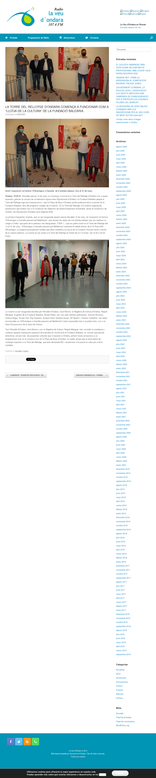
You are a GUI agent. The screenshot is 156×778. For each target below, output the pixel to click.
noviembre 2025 (123, 182)
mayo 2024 (121, 255)
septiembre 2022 (123, 336)
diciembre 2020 (122, 420)
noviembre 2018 (123, 521)
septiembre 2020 (123, 432)
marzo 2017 (121, 602)
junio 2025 (120, 202)
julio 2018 (120, 537)
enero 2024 (121, 271)
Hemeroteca (69, 37)
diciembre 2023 (122, 275)
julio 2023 (120, 295)
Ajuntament (121, 677)
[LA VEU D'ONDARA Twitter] (19, 741)
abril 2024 (120, 259)
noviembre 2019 (123, 473)
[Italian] (142, 13)
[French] (124, 13)
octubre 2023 (122, 283)
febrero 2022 (121, 364)
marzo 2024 (121, 263)
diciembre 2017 (122, 565)
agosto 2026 (121, 146)
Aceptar (120, 773)
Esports (119, 689)
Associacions (122, 681)
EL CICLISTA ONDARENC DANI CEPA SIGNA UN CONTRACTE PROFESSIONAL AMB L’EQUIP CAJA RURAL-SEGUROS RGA (133, 69)
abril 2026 (120, 162)
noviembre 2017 (123, 569)
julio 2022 (120, 344)
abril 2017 (120, 597)
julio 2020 (120, 440)
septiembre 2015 (123, 654)
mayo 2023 (121, 303)
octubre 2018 (122, 525)
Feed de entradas (123, 717)
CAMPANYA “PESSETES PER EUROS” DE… (26, 375)
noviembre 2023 (123, 279)
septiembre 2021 (123, 384)
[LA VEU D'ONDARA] (35, 17)
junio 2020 (120, 444)
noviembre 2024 (123, 231)
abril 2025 (120, 211)
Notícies (119, 693)
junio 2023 (120, 299)
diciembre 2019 (122, 468)
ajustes (102, 774)
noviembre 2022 (123, 327)
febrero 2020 (121, 460)
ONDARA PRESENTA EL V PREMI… (91, 375)
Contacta (94, 37)
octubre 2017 (122, 573)
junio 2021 (120, 396)
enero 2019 (121, 513)
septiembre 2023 (123, 287)
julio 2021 (120, 392)
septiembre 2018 (123, 529)
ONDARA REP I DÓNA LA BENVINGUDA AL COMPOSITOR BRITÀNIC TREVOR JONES (131, 80)
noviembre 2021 (123, 376)
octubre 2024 (122, 235)
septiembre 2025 (123, 190)
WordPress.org (122, 725)
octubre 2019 (122, 477)
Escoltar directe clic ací (130, 27)
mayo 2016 (121, 642)
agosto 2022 (121, 340)
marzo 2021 (121, 408)
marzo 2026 (121, 166)
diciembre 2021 (122, 372)
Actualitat (18, 351)
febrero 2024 (121, 267)
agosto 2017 (121, 581)
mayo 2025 (121, 207)
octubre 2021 (122, 380)
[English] (144, 10)
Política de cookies (78, 756)
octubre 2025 (122, 186)
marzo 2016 (121, 650)
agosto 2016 (121, 630)
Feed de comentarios (125, 721)
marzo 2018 (121, 553)
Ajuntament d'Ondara (78, 753)
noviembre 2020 (123, 424)
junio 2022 (120, 348)
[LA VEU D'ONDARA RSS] (27, 741)
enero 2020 (121, 465)
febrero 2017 (121, 605)
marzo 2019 (121, 505)
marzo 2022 (121, 360)
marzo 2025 (121, 215)
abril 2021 (120, 404)
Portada (13, 37)
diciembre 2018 (122, 517)
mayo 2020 (121, 448)
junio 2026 (120, 154)
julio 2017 (120, 585)
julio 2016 (120, 634)
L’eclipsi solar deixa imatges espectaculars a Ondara (128, 121)
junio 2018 (120, 541)
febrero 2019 (121, 509)
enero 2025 (121, 223)
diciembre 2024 (122, 227)
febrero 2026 (121, 170)
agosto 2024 (121, 243)
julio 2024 (120, 247)
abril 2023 (120, 307)
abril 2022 (120, 356)
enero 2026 (121, 174)
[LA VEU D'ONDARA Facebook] (10, 741)
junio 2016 (120, 638)
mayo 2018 (121, 545)
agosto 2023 (121, 291)
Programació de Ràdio (38, 37)
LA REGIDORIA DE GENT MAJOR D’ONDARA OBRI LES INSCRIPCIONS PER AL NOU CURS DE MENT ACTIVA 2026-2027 (132, 111)
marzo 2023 (121, 311)
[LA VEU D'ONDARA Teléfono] (35, 741)
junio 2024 (120, 251)
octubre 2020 (122, 428)
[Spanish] (135, 10)
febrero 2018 (121, 557)
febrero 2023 (121, 315)
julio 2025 (120, 199)
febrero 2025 (121, 219)
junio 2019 (120, 493)
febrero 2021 (121, 412)
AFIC (118, 673)
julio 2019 (120, 489)
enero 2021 (121, 416)
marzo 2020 (121, 456)
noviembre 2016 (123, 618)
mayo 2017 (121, 593)
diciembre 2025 (122, 178)
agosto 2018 (121, 533)
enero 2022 (121, 368)
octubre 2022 (122, 331)
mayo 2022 (121, 352)
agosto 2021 (121, 388)
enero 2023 (121, 319)
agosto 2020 (121, 436)
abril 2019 (120, 501)
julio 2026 (120, 150)
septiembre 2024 (123, 239)
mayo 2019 (121, 497)
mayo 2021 (121, 400)
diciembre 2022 (122, 323)
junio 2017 (120, 589)
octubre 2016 (122, 622)
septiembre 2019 (123, 481)
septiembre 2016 (123, 626)
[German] (133, 13)
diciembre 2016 (122, 614)
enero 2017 (121, 610)
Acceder (119, 713)
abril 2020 (120, 452)
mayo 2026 (121, 158)
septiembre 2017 (123, 577)
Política (119, 697)
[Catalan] (124, 10)
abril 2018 (120, 549)
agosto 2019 (121, 485)
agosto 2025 (121, 194)
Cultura (25, 351)
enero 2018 (121, 561)
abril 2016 (120, 646)
